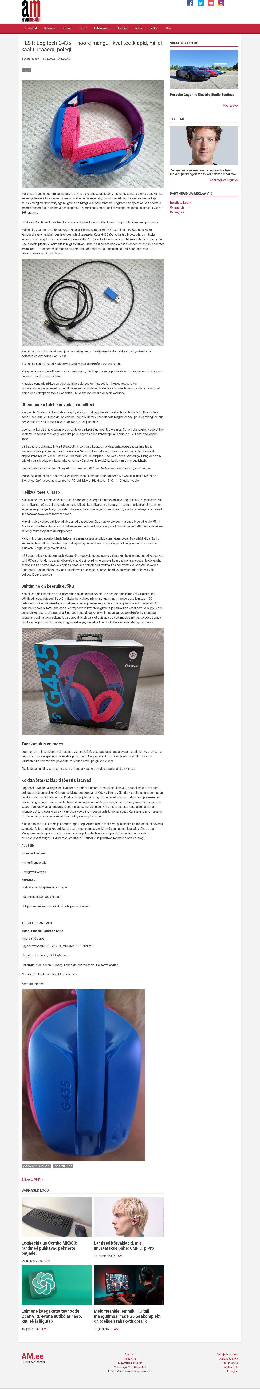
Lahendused (101, 28)
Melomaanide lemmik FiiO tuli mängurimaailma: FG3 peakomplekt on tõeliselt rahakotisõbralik (127, 1316)
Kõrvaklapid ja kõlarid (36, 1166)
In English (232, 1371)
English (154, 28)
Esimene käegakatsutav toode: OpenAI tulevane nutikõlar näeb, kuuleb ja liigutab (52, 1316)
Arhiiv (138, 28)
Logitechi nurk (63, 1166)
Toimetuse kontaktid (130, 1362)
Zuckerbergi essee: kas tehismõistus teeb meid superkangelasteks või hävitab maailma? (203, 172)
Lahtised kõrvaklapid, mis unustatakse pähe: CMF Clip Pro (124, 1245)
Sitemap (130, 1354)
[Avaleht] (31, 10)
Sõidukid (122, 28)
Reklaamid (130, 1358)
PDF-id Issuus (230, 1362)
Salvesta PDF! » (32, 1179)
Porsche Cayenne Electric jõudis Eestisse (202, 95)
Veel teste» (230, 105)
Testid (83, 28)
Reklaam (49, 28)
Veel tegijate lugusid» (224, 180)
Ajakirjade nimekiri (227, 1354)
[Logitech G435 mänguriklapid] (93, 134)
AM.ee (33, 1356)
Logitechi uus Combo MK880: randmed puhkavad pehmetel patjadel (49, 1248)
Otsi (168, 28)
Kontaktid (31, 28)
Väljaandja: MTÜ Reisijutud (130, 1367)
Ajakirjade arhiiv (228, 1358)
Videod (67, 28)
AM (68, 58)
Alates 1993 (231, 1367)
